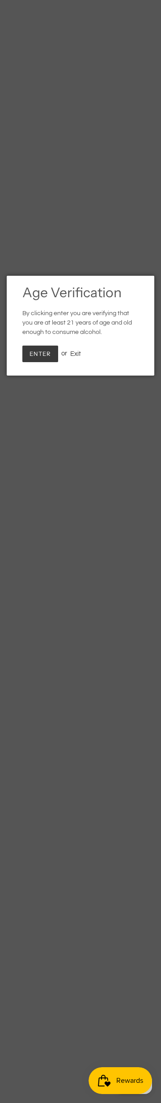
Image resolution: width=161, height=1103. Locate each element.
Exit (75, 353)
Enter (40, 353)
